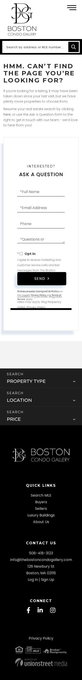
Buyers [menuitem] (41, 502)
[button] (73, 47)
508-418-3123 (41, 553)
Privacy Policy (36, 307)
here (7, 114)
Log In (33, 579)
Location (19, 400)
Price (14, 419)
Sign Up (47, 579)
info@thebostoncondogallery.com (41, 559)
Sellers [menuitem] (41, 508)
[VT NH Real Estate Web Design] (41, 662)
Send (39, 278)
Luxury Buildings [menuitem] (41, 515)
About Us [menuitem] (41, 521)
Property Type (26, 381)
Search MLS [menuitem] (41, 495)
